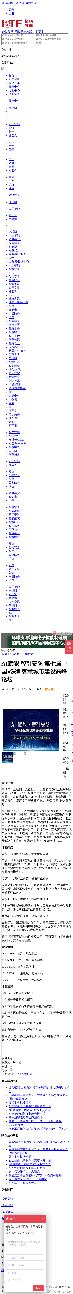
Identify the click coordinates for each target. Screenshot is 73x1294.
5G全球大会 (16, 1124)
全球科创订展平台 (12, 3)
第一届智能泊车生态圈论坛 (26, 1117)
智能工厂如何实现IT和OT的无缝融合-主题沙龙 (38, 1128)
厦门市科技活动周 (20, 1102)
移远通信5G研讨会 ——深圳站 (28, 1179)
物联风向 (31, 3)
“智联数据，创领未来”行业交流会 (30, 1110)
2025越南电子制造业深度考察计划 (30, 1106)
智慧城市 (27, 1074)
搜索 (38, 43)
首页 (4, 654)
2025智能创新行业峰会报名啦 (27, 1113)
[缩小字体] (7, 688)
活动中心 (16, 654)
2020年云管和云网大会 (23, 1183)
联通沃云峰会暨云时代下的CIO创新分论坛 (35, 1121)
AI (19, 1074)
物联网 (29, 654)
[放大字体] (2, 688)
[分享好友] (8, 650)
